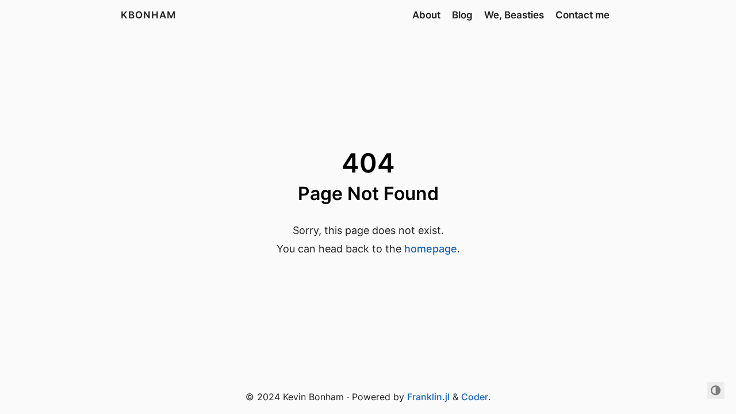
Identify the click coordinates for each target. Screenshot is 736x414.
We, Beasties (514, 15)
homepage (430, 249)
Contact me (582, 15)
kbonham (148, 15)
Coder (474, 396)
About (426, 15)
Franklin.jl (428, 396)
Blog (462, 15)
